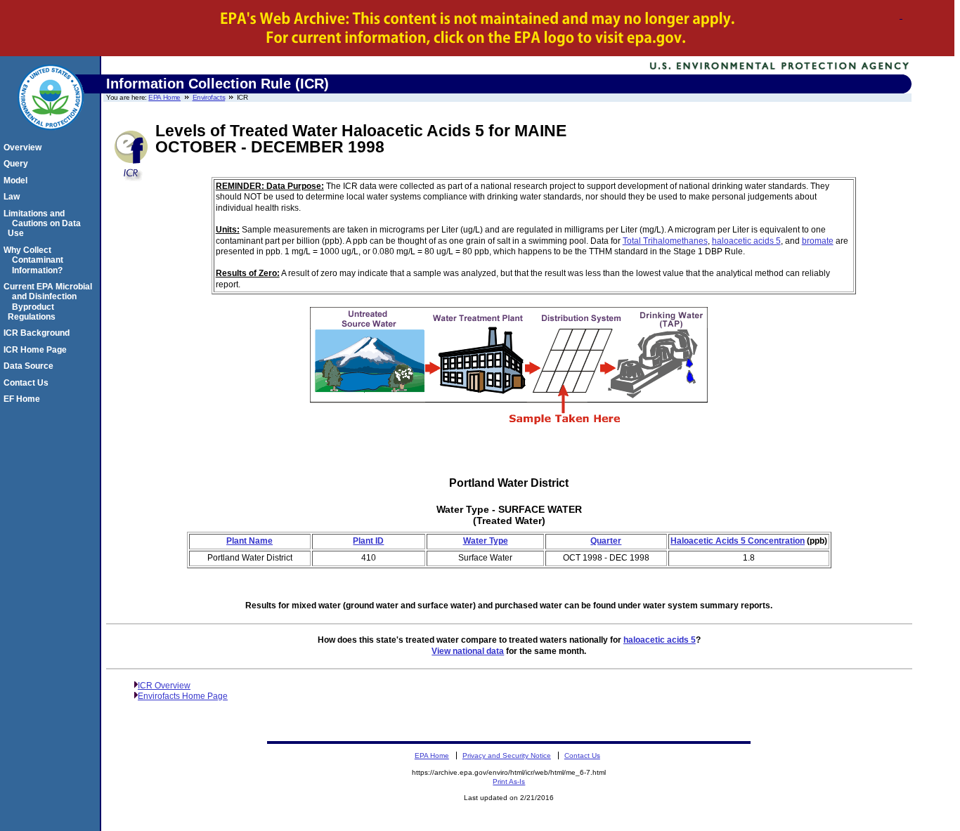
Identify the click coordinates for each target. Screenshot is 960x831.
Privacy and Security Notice (506, 755)
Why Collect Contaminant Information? (35, 260)
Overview (24, 147)
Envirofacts (209, 97)
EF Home (24, 399)
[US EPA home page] (50, 138)
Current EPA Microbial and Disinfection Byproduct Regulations (50, 302)
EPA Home (164, 97)
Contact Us (28, 383)
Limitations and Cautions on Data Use (44, 224)
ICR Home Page (37, 350)
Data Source (30, 366)
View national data (468, 651)
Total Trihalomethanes (665, 241)
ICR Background (39, 333)
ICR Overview (164, 686)
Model (17, 180)
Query (18, 164)
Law (14, 197)
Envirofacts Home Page (183, 696)
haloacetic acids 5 (746, 241)
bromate (817, 241)
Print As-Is (509, 781)
